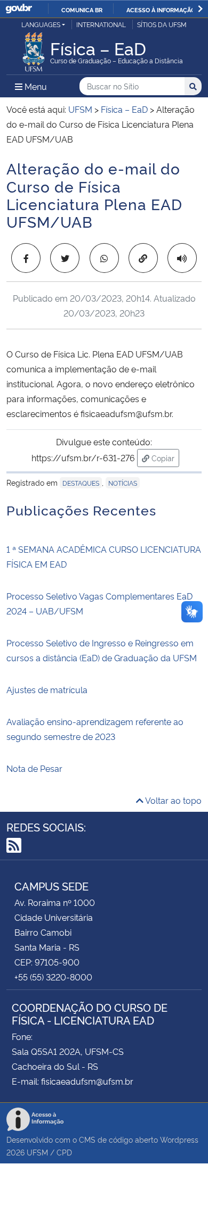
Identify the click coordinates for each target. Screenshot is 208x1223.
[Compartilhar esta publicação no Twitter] (64, 258)
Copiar (164, 457)
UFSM (37, 1152)
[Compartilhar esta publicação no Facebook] (26, 258)
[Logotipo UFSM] (33, 49)
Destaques (80, 482)
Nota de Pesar (34, 768)
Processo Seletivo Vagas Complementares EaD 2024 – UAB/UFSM (99, 603)
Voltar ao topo (172, 800)
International (101, 24)
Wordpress (179, 1139)
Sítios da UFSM (162, 24)
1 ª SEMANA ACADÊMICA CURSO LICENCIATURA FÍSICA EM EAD (103, 556)
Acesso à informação (160, 9)
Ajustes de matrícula (46, 689)
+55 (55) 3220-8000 (53, 977)
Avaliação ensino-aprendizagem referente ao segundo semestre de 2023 (94, 729)
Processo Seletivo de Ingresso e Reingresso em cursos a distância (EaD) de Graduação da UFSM (101, 650)
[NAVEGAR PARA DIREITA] (200, 8)
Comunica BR (81, 9)
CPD (64, 1152)
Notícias (122, 482)
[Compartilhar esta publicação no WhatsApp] (104, 258)
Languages (40, 24)
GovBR (18, 9)
